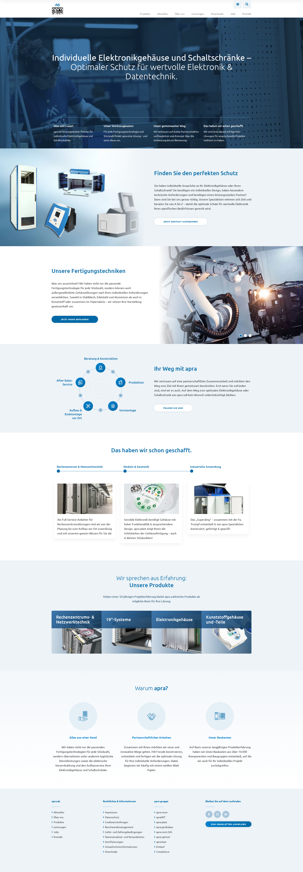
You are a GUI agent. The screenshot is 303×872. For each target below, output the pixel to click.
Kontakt (247, 13)
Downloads (217, 13)
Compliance (162, 851)
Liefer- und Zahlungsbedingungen (123, 831)
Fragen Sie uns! (173, 408)
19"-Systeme (118, 619)
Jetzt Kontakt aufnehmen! (180, 221)
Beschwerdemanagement (119, 827)
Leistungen (198, 13)
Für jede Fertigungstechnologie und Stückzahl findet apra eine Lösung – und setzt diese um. (125, 133)
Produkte (145, 13)
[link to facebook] (209, 814)
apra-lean (161, 841)
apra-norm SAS (164, 831)
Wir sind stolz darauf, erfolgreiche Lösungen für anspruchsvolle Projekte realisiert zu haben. (224, 133)
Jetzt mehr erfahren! (75, 319)
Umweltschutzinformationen (121, 846)
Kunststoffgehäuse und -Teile (224, 619)
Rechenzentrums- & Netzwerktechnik (75, 619)
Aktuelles (162, 13)
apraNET (161, 817)
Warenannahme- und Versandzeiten (124, 836)
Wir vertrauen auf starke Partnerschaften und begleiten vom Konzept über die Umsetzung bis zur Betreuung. (176, 133)
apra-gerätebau (164, 827)
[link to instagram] (217, 814)
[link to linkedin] (225, 814)
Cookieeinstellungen (116, 822)
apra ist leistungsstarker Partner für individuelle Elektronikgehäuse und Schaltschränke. (73, 133)
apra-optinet (163, 836)
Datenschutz (112, 817)
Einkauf (160, 846)
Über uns (180, 13)
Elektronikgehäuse (174, 619)
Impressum (111, 812)
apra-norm (161, 812)
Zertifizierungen (114, 841)
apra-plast (161, 822)
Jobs (232, 13)
